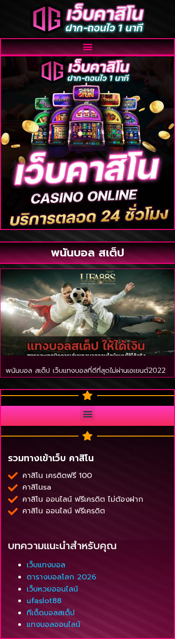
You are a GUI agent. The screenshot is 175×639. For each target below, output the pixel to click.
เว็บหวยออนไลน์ (52, 589)
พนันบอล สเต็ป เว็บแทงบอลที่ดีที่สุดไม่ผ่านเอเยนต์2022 (86, 370)
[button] (87, 46)
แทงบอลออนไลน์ (53, 624)
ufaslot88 (44, 600)
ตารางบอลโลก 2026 (61, 577)
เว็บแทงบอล (46, 565)
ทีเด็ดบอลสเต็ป (51, 613)
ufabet (20, 518)
